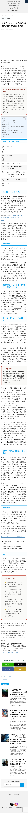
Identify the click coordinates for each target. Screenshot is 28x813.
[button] (20, 669)
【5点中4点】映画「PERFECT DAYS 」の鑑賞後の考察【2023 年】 (18, 692)
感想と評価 (6, 134)
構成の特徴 (6, 124)
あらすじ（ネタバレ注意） (9, 123)
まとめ (4, 136)
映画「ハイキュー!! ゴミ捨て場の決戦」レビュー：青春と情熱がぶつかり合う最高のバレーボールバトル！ (18, 714)
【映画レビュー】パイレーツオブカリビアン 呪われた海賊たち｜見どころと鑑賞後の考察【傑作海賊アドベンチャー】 (18, 739)
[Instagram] (16, 804)
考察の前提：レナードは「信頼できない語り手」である (14, 127)
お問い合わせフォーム (10, 796)
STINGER (22, 810)
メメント (5, 679)
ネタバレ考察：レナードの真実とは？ (12, 130)
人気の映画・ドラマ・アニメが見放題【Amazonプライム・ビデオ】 (13, 218)
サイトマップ (19, 796)
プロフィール (8, 794)
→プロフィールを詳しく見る (9, 652)
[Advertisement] (14, 45)
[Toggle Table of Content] (23, 118)
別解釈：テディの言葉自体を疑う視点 (12, 132)
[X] (12, 804)
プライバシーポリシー (17, 794)
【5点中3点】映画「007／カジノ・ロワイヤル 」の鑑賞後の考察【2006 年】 (18, 762)
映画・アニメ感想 (7, 676)
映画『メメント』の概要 (9, 121)
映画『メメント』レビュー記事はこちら (13, 537)
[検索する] (22, 785)
